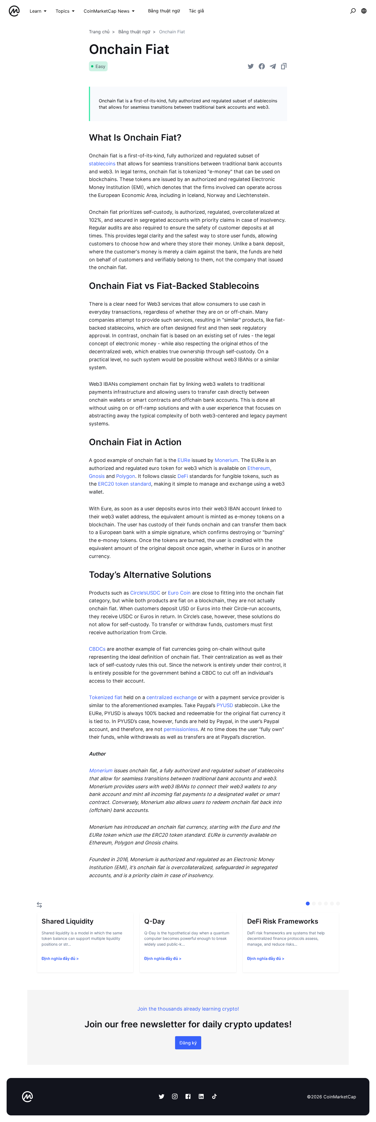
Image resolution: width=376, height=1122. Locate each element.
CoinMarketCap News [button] (106, 11)
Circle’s (138, 593)
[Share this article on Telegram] (272, 66)
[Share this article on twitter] (250, 66)
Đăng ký (188, 1043)
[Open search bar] (352, 11)
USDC (153, 593)
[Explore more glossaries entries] (39, 905)
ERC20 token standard (124, 484)
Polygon (125, 476)
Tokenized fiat (105, 697)
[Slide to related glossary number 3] (326, 903)
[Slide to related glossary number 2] (320, 903)
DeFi (183, 476)
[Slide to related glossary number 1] (314, 903)
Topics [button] (62, 11)
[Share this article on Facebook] (261, 66)
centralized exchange (171, 697)
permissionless (181, 729)
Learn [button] (35, 11)
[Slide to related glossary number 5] (338, 903)
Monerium (226, 460)
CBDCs (97, 649)
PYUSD (225, 705)
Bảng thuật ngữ (134, 31)
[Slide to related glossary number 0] (308, 903)
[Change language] (363, 11)
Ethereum (258, 468)
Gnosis (97, 476)
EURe (184, 460)
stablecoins (102, 163)
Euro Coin (179, 593)
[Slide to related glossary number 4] (332, 903)
